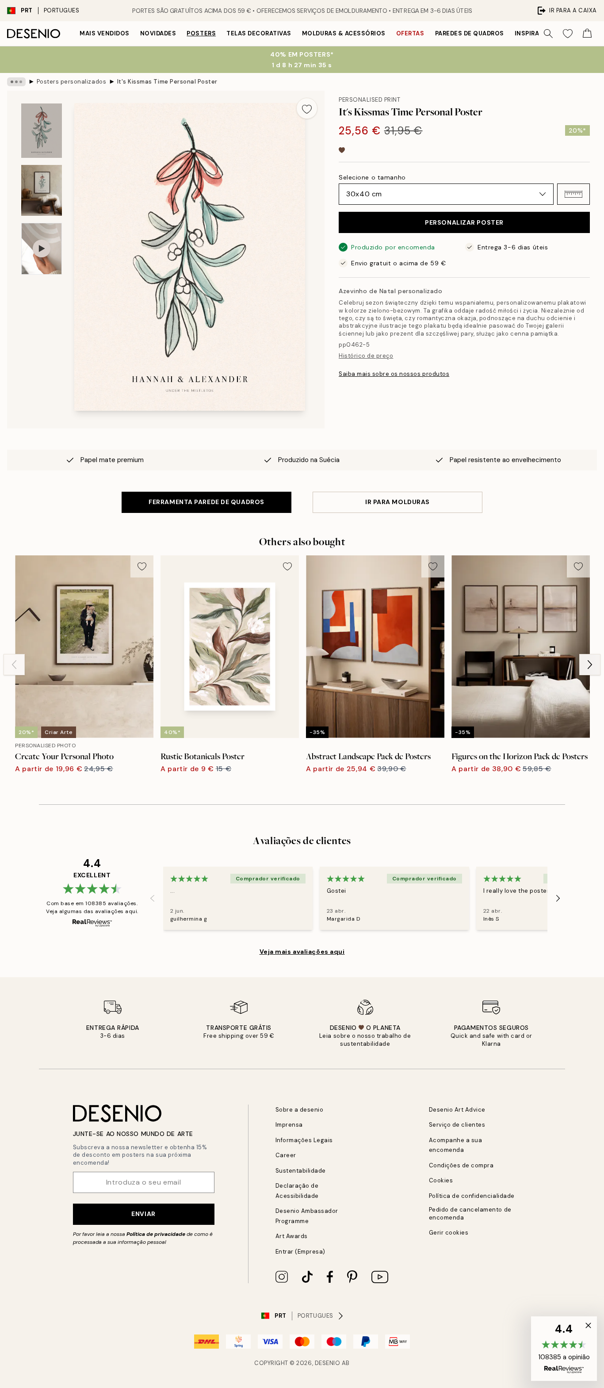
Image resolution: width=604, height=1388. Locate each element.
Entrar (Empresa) (300, 1251)
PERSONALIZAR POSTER (464, 222)
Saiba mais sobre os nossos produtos (394, 374)
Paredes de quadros (469, 33)
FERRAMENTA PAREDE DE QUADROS (206, 502)
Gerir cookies (449, 1232)
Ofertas (410, 33)
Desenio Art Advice (457, 1109)
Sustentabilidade (300, 1170)
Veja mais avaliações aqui (302, 952)
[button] (573, 194)
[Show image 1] (41, 130)
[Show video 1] (41, 249)
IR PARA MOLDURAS (397, 502)
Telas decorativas (258, 33)
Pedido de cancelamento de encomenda (470, 1213)
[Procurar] (548, 33)
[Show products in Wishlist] (567, 33)
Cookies (441, 1180)
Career (285, 1155)
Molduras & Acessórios (344, 33)
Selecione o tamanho (372, 177)
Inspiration (535, 33)
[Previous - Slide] (14, 664)
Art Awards (291, 1236)
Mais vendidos (105, 33)
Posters (201, 33)
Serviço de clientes (457, 1124)
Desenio (327, 1363)
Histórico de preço (366, 355)
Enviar (143, 1214)
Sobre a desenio (299, 1109)
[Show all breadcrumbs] (16, 81)
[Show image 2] (41, 190)
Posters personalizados (71, 81)
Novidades (158, 33)
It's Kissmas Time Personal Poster (167, 81)
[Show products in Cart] (587, 33)
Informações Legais (304, 1140)
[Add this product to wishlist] (306, 108)
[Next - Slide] (589, 664)
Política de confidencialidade (472, 1196)
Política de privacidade (155, 1234)
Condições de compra (461, 1165)
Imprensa (289, 1124)
